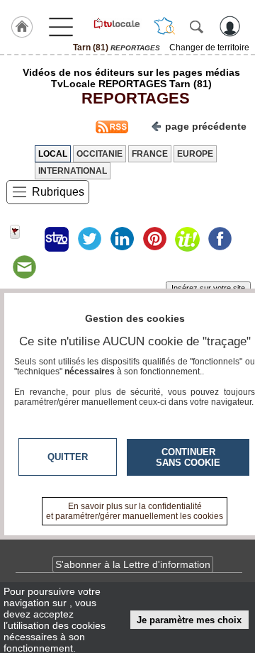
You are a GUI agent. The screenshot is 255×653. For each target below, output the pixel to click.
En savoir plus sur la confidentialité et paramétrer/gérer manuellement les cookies (134, 511)
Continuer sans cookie (188, 457)
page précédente (205, 126)
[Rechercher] (196, 26)
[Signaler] (24, 239)
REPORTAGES (131, 98)
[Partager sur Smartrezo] (56, 239)
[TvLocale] (116, 23)
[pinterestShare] (154, 239)
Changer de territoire (209, 47)
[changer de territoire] (164, 26)
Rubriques (58, 192)
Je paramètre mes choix (189, 620)
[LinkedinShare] (122, 239)
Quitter (67, 457)
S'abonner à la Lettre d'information (132, 564)
